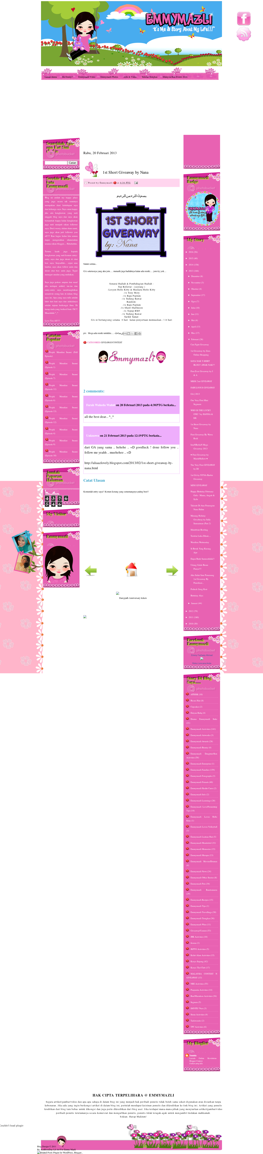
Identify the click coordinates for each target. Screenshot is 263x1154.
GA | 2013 (195, 393)
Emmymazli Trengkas (200, 918)
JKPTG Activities (198, 949)
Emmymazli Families (200, 769)
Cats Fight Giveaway (200, 344)
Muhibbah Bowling (199, 529)
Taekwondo (196, 1020)
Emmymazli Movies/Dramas (204, 861)
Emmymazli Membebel (201, 842)
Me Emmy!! (67, 76)
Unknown (92, 435)
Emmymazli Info (198, 794)
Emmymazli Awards (200, 741)
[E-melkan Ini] (125, 333)
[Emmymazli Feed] (244, 40)
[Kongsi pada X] (132, 333)
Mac (193, 332)
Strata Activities (197, 1014)
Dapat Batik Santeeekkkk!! (202, 558)
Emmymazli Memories (201, 849)
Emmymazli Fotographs (201, 775)
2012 (191, 611)
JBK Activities (197, 936)
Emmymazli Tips (198, 906)
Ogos (193, 301)
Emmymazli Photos (109, 76)
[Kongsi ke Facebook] (136, 333)
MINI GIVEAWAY (199, 485)
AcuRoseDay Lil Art (49, 1149)
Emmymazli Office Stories (202, 877)
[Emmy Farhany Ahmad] (201, 659)
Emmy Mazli (70, 1149)
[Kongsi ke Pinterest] (140, 333)
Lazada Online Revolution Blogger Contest (202, 1059)
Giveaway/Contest (111, 342)
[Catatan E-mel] (135, 182)
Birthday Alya (197, 595)
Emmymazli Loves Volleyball (204, 826)
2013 (191, 270)
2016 (191, 251)
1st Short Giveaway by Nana (125, 172)
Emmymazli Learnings (201, 800)
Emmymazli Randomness (204, 889)
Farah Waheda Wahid (101, 405)
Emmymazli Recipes (200, 899)
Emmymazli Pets (198, 883)
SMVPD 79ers (197, 1008)
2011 (191, 617)
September (196, 295)
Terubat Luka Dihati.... (201, 535)
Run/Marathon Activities (201, 996)
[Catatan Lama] (172, 576)
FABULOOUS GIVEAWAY (203, 387)
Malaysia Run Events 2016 (175, 76)
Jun (193, 314)
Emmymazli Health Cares (202, 788)
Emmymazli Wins (198, 924)
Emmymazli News (199, 871)
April (193, 326)
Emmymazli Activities (200, 729)
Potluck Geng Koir (199, 589)
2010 (191, 623)
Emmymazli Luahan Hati (202, 836)
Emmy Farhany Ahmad (202, 655)
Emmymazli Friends (200, 782)
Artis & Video (130, 76)
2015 (191, 258)
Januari (194, 603)
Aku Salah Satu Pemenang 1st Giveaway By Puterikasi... (202, 579)
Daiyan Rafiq (196, 712)
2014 (191, 264)
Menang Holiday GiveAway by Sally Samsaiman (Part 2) (201, 519)
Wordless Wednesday (200, 542)
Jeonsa (193, 942)
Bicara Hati (195, 700)
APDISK (194, 694)
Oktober (195, 288)
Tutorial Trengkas (149, 76)
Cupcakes (195, 706)
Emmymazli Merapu (200, 855)
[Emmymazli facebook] (244, 25)
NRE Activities (197, 983)
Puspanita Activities (199, 989)
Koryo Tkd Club (198, 967)
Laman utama (51, 76)
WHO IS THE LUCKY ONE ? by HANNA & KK (202, 414)
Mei (193, 320)
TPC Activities (197, 1026)
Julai (193, 307)
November (196, 282)
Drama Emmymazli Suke (204, 719)
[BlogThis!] (129, 333)
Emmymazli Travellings (201, 912)
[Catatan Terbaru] (90, 576)
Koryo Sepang (197, 961)
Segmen (194, 1002)
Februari (195, 339)
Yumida (193, 1055)
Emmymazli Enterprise (201, 763)
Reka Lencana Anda (201, 663)
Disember (195, 276)
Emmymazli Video (86, 76)
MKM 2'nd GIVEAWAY (201, 381)
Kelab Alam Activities (200, 955)
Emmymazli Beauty (199, 747)
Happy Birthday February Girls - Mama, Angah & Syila (203, 495)
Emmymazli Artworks (200, 735)
